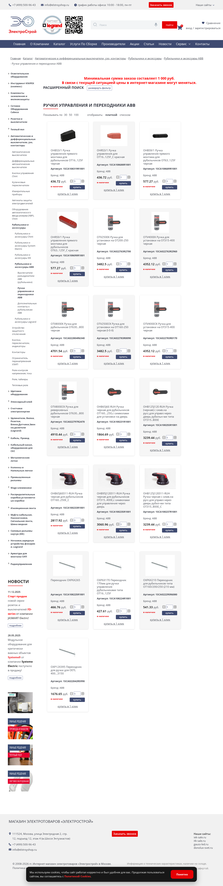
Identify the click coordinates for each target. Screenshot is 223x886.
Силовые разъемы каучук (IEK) (21, 532)
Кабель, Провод (20, 438)
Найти (169, 25)
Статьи (149, 44)
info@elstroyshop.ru (57, 5)
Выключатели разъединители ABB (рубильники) (26, 277)
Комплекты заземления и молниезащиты (20, 96)
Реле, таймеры (20, 379)
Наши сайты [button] (204, 5)
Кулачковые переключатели (20, 184)
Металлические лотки (20, 459)
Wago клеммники (21, 487)
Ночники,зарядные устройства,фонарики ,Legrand (23, 543)
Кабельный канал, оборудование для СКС (22, 448)
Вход (189, 28)
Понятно (182, 874)
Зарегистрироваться (207, 28)
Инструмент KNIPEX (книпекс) (22, 85)
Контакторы (18, 352)
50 (70, 114)
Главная (19, 44)
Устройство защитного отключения (18, 331)
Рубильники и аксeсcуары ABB (24, 265)
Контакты (202, 44)
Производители (113, 44)
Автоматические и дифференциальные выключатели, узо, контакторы (23, 140)
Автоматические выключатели (21, 153)
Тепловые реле (20, 385)
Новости (165, 44)
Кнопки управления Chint (23, 175)
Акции (134, 44)
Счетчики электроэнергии (20, 410)
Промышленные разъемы (20, 479)
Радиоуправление (21, 564)
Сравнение (213, 23)
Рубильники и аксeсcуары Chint (24, 235)
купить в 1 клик (68, 194)
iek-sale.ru (200, 837)
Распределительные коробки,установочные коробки (23, 497)
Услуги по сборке (83, 44)
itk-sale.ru (200, 840)
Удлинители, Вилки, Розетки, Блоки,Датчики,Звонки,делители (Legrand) (23, 424)
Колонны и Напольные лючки (22, 469)
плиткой (111, 114)
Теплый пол (17, 129)
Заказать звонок (161, 5)
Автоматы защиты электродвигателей (22, 202)
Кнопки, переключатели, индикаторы (21, 343)
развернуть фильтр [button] (99, 88)
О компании (39, 44)
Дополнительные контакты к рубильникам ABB (27, 308)
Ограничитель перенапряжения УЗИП (21, 361)
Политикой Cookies (77, 876)
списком (125, 114)
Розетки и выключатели (19, 120)
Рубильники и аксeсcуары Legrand (25, 320)
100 (76, 114)
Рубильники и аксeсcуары (20, 226)
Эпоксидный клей (21, 401)
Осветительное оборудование (20, 75)
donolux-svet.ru (203, 847)
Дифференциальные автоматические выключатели (23, 164)
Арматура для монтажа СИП (19, 555)
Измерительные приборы (21, 193)
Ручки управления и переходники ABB (26, 292)
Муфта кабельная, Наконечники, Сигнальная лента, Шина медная (22, 519)
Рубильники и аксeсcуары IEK (23, 256)
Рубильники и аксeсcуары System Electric (25, 245)
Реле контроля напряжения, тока (22, 372)
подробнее (15, 625)
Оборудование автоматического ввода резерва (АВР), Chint (23, 214)
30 (65, 114)
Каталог (59, 44)
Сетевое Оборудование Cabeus (19, 109)
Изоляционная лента (23, 508)
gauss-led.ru (201, 844)
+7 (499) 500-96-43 (24, 5)
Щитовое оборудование (19, 393)
